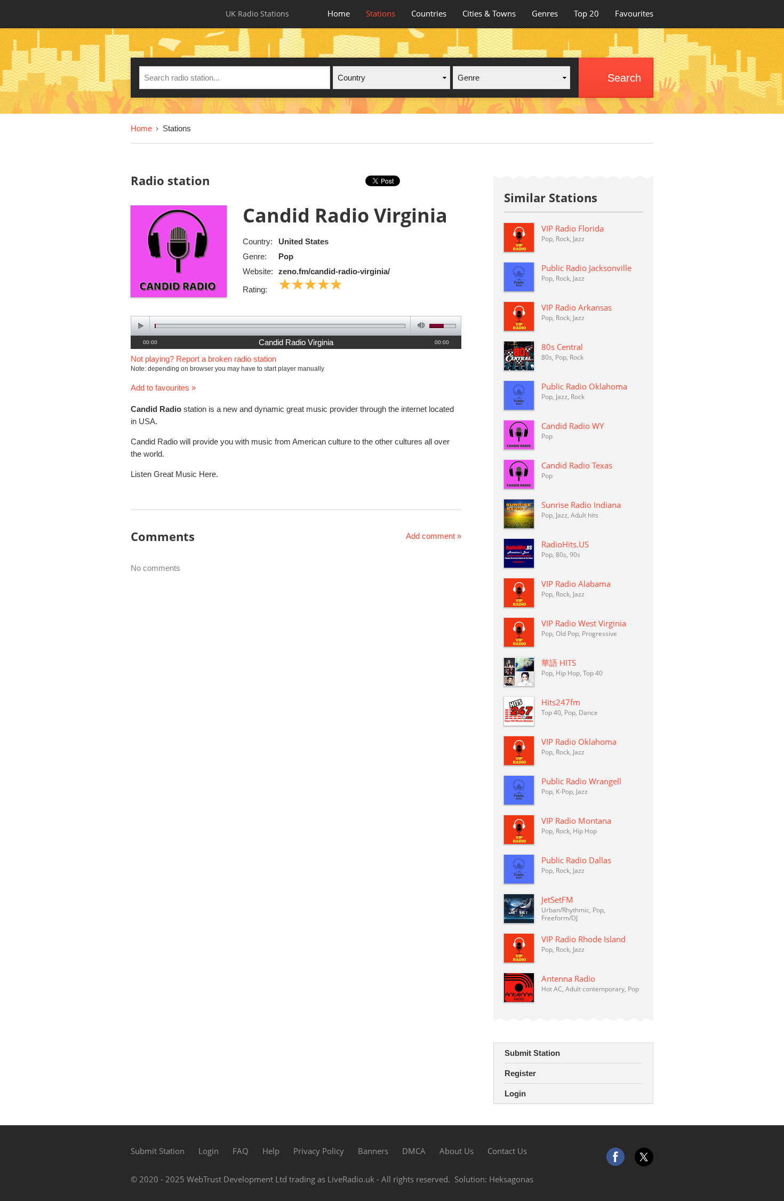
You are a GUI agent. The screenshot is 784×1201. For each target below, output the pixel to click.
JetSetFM (557, 899)
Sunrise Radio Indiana (581, 504)
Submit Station (532, 1052)
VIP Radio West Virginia (583, 623)
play (140, 325)
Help (270, 1151)
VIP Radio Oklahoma (579, 741)
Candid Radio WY (572, 425)
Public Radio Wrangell (581, 781)
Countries (428, 13)
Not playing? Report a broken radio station (203, 358)
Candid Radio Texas (576, 465)
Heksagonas (511, 1179)
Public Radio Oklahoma (584, 386)
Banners (373, 1151)
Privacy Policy (318, 1151)
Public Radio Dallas (576, 860)
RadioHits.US (565, 544)
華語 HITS (558, 662)
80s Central (562, 346)
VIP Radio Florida (572, 228)
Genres (545, 13)
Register (520, 1073)
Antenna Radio (568, 978)
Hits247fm (560, 702)
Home (338, 13)
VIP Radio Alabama (576, 583)
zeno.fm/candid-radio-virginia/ (334, 271)
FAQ (241, 1151)
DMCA (414, 1151)
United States (303, 241)
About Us (456, 1151)
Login (515, 1093)
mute (419, 325)
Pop (285, 256)
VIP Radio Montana (576, 820)
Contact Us (507, 1151)
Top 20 (586, 13)
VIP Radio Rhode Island (583, 939)
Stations (380, 13)
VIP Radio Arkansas (576, 307)
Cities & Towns (489, 13)
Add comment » (433, 535)
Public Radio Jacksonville (586, 268)
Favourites (634, 13)
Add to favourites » (163, 387)
